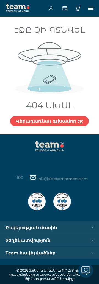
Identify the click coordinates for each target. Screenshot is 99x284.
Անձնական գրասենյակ (51, 8)
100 (20, 177)
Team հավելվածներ (31, 253)
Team (18, 7)
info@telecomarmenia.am (62, 178)
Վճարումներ (65, 8)
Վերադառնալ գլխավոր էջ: (49, 121)
